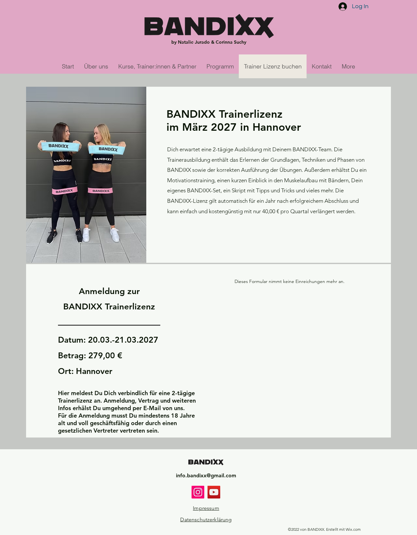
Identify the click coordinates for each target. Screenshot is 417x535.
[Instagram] (198, 492)
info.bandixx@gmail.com (206, 475)
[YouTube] (214, 492)
